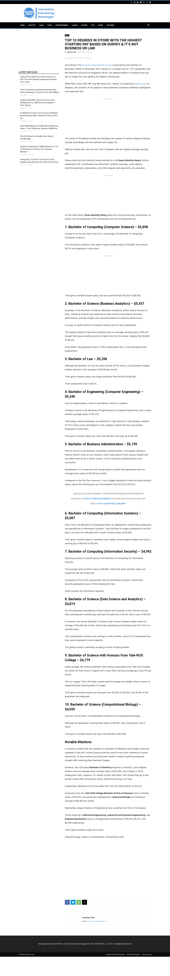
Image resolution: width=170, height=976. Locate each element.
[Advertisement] (106, 13)
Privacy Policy (146, 954)
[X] (147, 2)
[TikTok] (143, 2)
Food (49, 25)
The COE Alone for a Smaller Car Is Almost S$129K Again (37, 137)
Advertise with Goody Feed (115, 954)
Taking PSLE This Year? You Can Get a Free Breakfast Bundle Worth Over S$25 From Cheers (39, 160)
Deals (41, 25)
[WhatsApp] (78, 902)
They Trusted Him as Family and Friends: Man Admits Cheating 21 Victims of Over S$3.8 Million (39, 91)
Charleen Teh (71, 52)
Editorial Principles (133, 954)
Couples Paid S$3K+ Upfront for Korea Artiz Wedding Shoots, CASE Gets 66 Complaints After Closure (37, 102)
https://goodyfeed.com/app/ (111, 503)
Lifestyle (32, 25)
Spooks (84, 25)
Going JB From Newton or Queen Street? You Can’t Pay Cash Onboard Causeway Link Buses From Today (38, 79)
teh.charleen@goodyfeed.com (97, 921)
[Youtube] (150, 2)
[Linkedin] (137, 2)
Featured (110, 25)
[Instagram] (134, 2)
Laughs (75, 25)
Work (100, 25)
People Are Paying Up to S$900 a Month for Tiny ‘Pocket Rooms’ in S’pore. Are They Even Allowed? (39, 149)
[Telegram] (140, 2)
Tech (93, 25)
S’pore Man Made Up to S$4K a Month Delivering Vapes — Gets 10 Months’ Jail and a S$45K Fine (39, 127)
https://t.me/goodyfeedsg (97, 499)
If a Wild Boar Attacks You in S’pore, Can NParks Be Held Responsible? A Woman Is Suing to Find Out (39, 115)
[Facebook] (131, 2)
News (22, 25)
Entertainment (61, 25)
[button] (148, 25)
